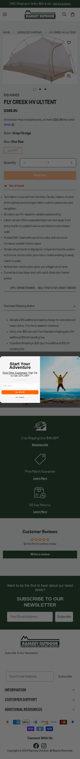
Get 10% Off (20, 392)
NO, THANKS (20, 397)
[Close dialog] (78, 358)
